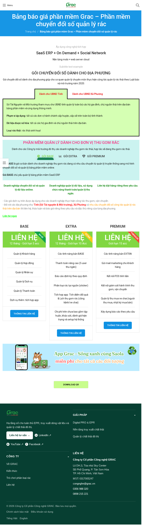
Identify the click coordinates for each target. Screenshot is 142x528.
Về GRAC (12, 463)
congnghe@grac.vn (84, 483)
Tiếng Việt (11, 518)
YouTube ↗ (17, 444)
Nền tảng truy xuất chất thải (88, 429)
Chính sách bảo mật (17, 511)
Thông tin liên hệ (24, 313)
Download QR (71, 384)
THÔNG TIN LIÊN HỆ (71, 333)
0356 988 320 (80, 488)
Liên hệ (10, 484)
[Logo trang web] (71, 5)
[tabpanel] (71, 117)
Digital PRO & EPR (84, 422)
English (24, 518)
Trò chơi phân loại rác (18, 477)
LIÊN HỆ (78, 453)
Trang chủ (30, 31)
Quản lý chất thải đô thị (86, 436)
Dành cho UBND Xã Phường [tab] (87, 94)
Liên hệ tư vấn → (19, 435)
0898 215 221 (80, 493)
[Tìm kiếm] (137, 5)
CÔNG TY (12, 456)
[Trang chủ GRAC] (12, 413)
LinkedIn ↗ (45, 435)
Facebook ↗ (36, 444)
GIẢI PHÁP (80, 414)
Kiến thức (11, 470)
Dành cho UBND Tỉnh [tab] (51, 94)
